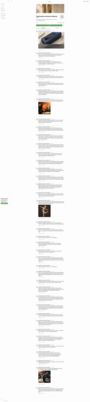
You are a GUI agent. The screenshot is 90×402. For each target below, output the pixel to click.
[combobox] (50, 1)
